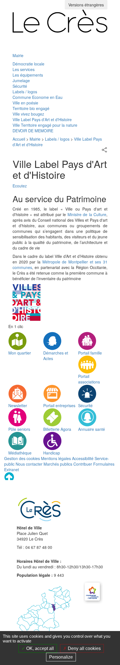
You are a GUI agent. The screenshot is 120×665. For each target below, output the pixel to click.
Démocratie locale (28, 64)
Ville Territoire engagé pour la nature (45, 125)
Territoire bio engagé (31, 108)
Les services (24, 69)
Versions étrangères (86, 5)
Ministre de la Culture (87, 214)
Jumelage (21, 80)
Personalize (61, 657)
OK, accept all (39, 648)
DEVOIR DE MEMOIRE (33, 130)
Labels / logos (25, 91)
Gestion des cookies (22, 458)
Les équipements (28, 75)
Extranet (11, 469)
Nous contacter (29, 464)
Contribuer (82, 464)
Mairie (18, 55)
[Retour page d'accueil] (60, 21)
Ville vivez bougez (28, 114)
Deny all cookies (84, 648)
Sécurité (20, 86)
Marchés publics (58, 464)
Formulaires (103, 464)
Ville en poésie (25, 103)
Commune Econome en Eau (38, 97)
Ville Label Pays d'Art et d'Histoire (42, 119)
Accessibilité (82, 458)
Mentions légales (56, 458)
